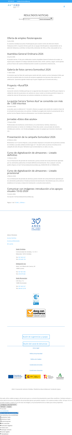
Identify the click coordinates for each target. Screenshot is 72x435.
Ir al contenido (4, 411)
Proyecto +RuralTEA (17, 85)
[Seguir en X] (14, 329)
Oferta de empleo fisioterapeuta (24, 38)
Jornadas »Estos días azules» (22, 119)
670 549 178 (21, 259)
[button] (9, 413)
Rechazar (3, 406)
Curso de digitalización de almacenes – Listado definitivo (32, 154)
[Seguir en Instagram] (19, 329)
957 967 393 (21, 272)
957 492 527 (21, 286)
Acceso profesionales (13, 241)
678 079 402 (21, 274)
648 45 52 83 (22, 288)
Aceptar (9, 406)
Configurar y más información (8, 404)
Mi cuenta (10, 244)
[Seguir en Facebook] (9, 329)
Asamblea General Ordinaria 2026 (25, 53)
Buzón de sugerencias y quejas (35, 337)
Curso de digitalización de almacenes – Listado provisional (32, 172)
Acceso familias (11, 238)
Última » (22, 202)
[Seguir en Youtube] (23, 329)
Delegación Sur (21, 264)
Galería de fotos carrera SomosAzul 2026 (29, 69)
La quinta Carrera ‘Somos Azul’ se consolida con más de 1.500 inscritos (35, 102)
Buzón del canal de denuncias (35, 344)
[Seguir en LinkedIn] (33, 329)
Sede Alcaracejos (21, 278)
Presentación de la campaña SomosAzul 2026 (31, 137)
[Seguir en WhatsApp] (28, 329)
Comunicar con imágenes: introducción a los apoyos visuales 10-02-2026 (35, 190)
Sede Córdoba (20, 249)
